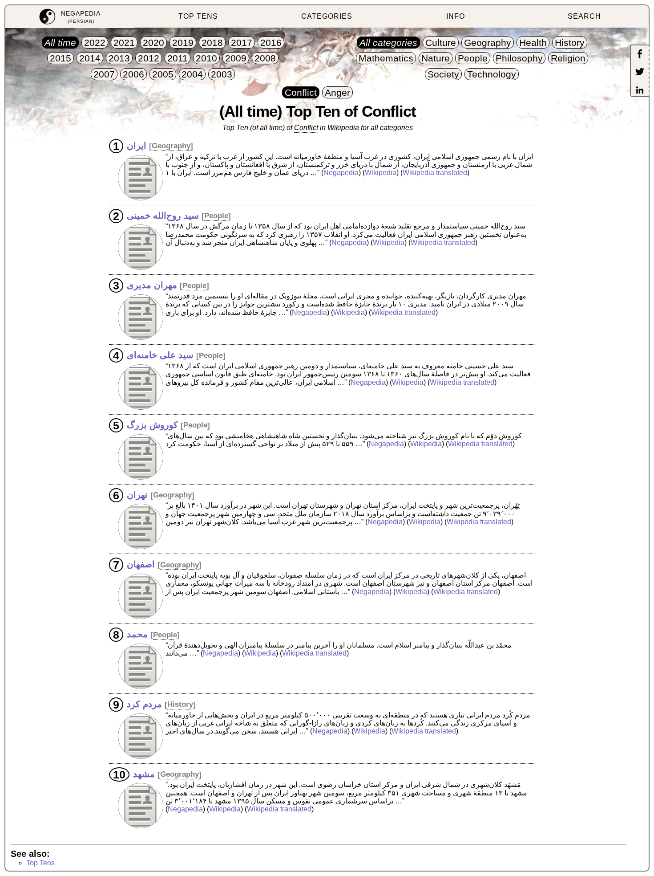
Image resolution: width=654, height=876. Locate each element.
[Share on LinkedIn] (639, 91)
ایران (136, 145)
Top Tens (40, 863)
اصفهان (141, 564)
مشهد (144, 773)
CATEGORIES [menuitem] (326, 16)
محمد (137, 634)
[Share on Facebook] (639, 55)
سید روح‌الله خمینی (163, 215)
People (216, 216)
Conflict (306, 127)
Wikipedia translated (435, 172)
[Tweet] (639, 72)
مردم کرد (144, 704)
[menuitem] (69, 16)
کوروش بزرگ (152, 424)
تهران (137, 494)
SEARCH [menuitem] (584, 16)
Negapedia (341, 172)
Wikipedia (380, 172)
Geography (171, 146)
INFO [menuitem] (455, 16)
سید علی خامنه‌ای (160, 355)
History (180, 704)
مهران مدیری (152, 285)
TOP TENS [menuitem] (198, 16)
